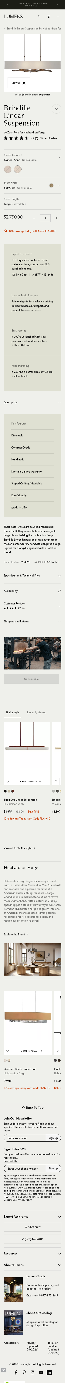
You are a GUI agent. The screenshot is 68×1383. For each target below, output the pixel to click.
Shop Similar (29, 781)
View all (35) (19, 82)
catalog (49, 1321)
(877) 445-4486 (44, 274)
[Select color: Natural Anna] (9, 1060)
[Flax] (8, 169)
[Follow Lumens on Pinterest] (24, 1372)
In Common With (14, 803)
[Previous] (8, 5)
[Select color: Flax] (5, 1060)
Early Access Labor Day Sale (33, 4)
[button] (16, 138)
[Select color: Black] (5, 791)
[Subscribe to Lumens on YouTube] (41, 1372)
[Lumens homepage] (13, 17)
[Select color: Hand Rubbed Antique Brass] (61, 791)
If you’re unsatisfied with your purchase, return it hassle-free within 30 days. (29, 341)
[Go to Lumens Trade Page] (13, 1289)
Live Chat (21, 274)
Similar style (12, 712)
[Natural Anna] (18, 169)
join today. (45, 1288)
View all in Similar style (18, 848)
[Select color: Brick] (12, 791)
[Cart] (49, 17)
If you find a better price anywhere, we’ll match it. (32, 373)
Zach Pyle (13, 132)
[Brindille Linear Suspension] (32, 63)
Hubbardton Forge (34, 132)
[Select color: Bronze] (57, 791)
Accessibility (11, 1342)
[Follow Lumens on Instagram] (32, 1372)
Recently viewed (36, 712)
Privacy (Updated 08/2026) (32, 1346)
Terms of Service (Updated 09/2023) (53, 1347)
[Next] (57, 5)
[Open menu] (58, 16)
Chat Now (34, 1226)
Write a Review (48, 138)
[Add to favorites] (56, 109)
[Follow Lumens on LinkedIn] (49, 1372)
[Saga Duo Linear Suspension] (27, 745)
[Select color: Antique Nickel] (53, 791)
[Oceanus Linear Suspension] (28, 1015)
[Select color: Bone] (9, 791)
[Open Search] (39, 16)
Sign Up (53, 1137)
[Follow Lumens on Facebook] (16, 1372)
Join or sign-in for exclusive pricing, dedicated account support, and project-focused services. (32, 305)
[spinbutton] (45, 218)
